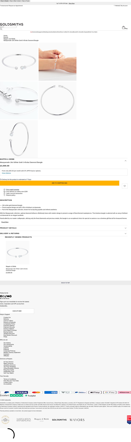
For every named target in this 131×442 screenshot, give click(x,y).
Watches (55, 32)
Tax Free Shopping (10, 366)
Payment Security (9, 327)
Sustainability (8, 346)
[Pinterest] (10, 297)
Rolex (58, 32)
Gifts (89, 32)
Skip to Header (4, 1)
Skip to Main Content (15, 1)
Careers (6, 347)
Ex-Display (85, 32)
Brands (75, 32)
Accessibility (7, 384)
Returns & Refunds (10, 322)
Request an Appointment (15, 5)
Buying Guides (8, 332)
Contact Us (7, 317)
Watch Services (8, 363)
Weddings (46, 32)
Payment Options (9, 325)
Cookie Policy (8, 382)
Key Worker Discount (10, 335)
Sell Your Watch (93, 32)
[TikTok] (6, 297)
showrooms (4, 5)
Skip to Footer (25, 1)
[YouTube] (8, 297)
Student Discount (9, 333)
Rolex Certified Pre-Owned (66, 32)
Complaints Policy (9, 324)
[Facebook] (1, 297)
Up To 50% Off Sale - (65, 3)
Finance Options (9, 328)
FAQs (5, 337)
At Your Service (8, 362)
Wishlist (117, 5)
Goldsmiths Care (9, 371)
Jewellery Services (10, 365)
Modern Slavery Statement (12, 352)
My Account (124, 5)
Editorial (6, 349)
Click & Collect (8, 320)
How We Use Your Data (11, 380)
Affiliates (6, 355)
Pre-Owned (79, 32)
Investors (6, 354)
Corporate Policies (9, 351)
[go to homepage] (11, 25)
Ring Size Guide (9, 370)
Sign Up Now (17, 311)
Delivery (6, 319)
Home (5, 35)
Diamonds (34, 32)
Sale (31, 32)
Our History (7, 343)
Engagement (40, 32)
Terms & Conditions (10, 379)
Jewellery (51, 32)
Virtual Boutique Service (11, 368)
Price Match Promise (10, 330)
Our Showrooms (9, 344)
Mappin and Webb (9, 39)
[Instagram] (3, 297)
